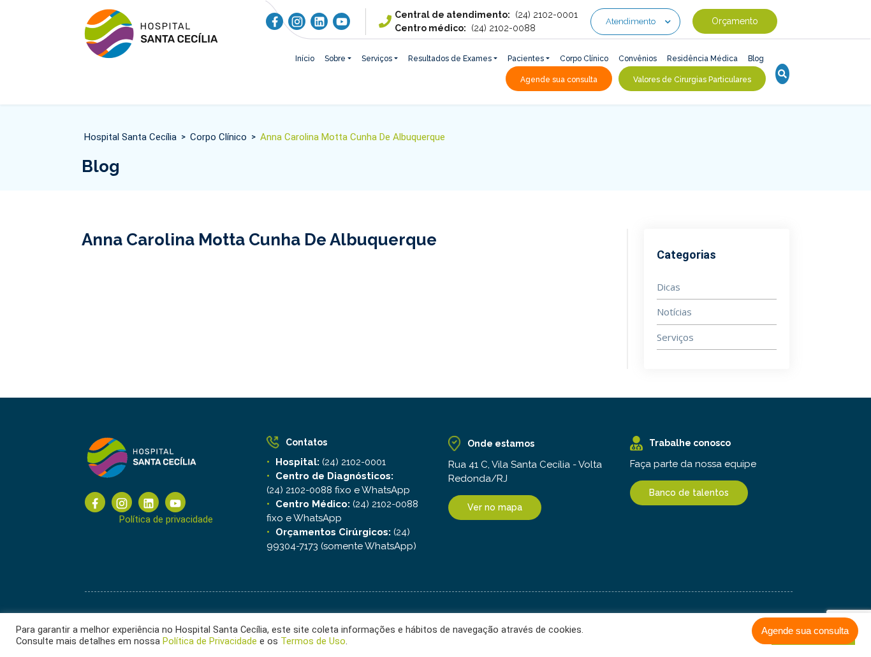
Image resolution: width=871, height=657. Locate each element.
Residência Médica (702, 58)
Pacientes (526, 58)
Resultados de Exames (450, 58)
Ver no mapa (494, 507)
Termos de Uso (312, 641)
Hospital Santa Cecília (130, 137)
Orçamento (735, 22)
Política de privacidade (166, 519)
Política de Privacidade (210, 641)
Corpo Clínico (584, 58)
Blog (756, 58)
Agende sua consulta (805, 630)
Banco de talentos (689, 492)
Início (304, 58)
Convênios (637, 58)
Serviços (377, 58)
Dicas (668, 286)
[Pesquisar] (782, 74)
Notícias (674, 311)
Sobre (335, 58)
